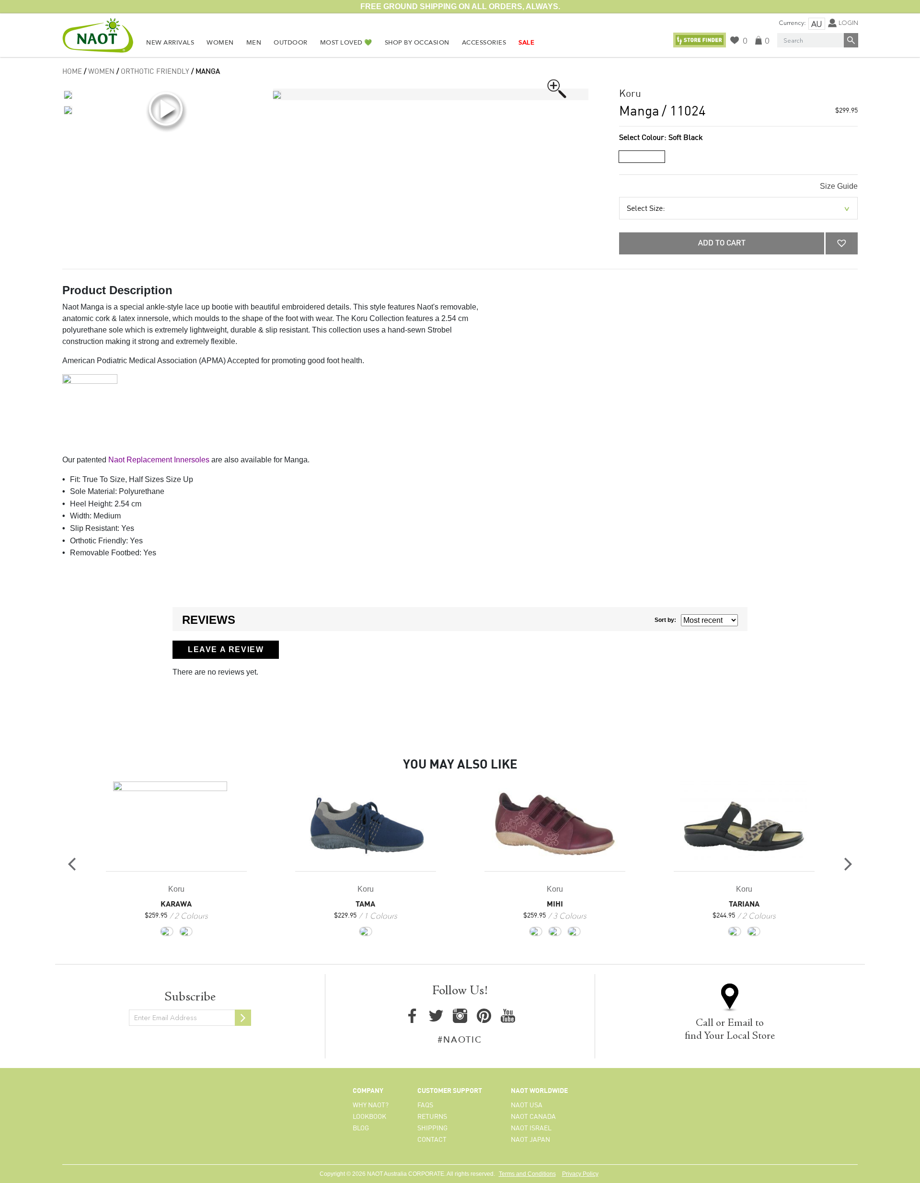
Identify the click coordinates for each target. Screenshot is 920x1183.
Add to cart (722, 243)
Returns (432, 1117)
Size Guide (839, 186)
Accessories (484, 42)
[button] (842, 243)
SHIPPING (432, 1128)
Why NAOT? (371, 1105)
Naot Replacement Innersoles (158, 460)
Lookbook (369, 1117)
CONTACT (432, 1140)
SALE (526, 42)
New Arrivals (170, 42)
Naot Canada (533, 1117)
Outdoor (291, 42)
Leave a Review (226, 649)
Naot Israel (531, 1128)
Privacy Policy (580, 1174)
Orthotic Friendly (155, 72)
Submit (243, 1018)
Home (72, 72)
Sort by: (665, 620)
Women (220, 42)
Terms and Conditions (527, 1174)
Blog (361, 1128)
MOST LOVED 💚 (346, 42)
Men (254, 42)
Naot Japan (530, 1140)
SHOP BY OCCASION (417, 42)
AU (816, 24)
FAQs (425, 1105)
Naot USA (526, 1105)
